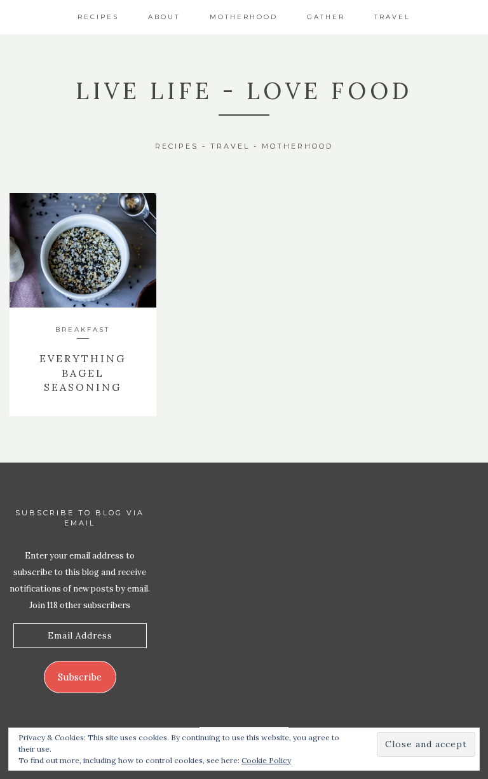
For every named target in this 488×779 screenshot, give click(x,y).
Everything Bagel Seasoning (82, 372)
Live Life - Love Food (244, 90)
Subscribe (80, 677)
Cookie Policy (266, 760)
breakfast (82, 329)
